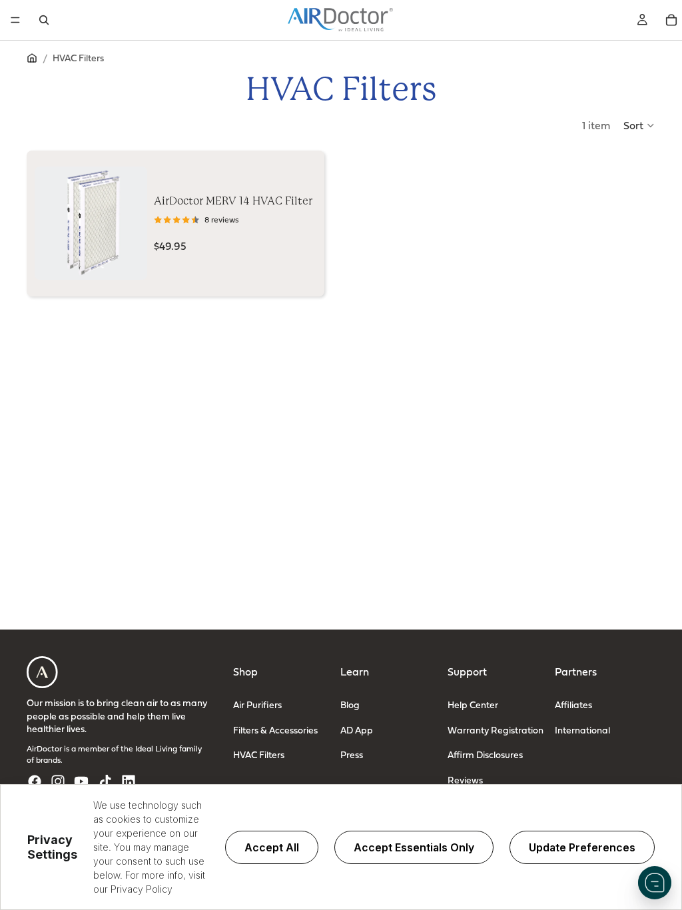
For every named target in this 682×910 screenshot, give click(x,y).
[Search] (44, 20)
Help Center (473, 704)
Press (351, 754)
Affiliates (573, 704)
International (582, 730)
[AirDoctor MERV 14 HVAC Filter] (91, 223)
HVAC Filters (258, 754)
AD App (356, 730)
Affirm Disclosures (485, 754)
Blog (350, 704)
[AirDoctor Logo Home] (340, 20)
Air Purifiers (257, 704)
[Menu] (15, 20)
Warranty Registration (495, 730)
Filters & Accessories (275, 730)
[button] (639, 125)
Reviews (465, 780)
